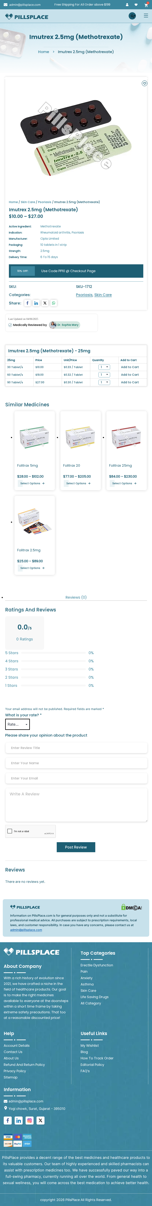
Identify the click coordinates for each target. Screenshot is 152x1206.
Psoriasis (44, 202)
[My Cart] (144, 4)
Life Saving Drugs (95, 997)
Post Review (76, 847)
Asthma (87, 984)
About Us (11, 1058)
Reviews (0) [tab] (76, 597)
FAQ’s (85, 1071)
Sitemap (11, 1077)
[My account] (127, 4)
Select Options (30, 483)
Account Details (17, 1045)
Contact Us (13, 1052)
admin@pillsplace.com (26, 930)
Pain (84, 971)
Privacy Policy (15, 1071)
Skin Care (28, 202)
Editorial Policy (92, 1064)
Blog (84, 1052)
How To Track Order (97, 1058)
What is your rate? (23, 715)
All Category (91, 1003)
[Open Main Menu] (147, 15)
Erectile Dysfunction (97, 965)
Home (43, 51)
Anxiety (86, 978)
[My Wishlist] (136, 4)
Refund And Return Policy (24, 1064)
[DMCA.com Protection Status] (131, 907)
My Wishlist (90, 1045)
